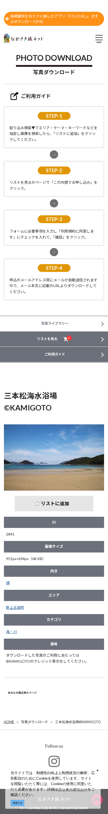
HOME (9, 722)
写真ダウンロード (34, 722)
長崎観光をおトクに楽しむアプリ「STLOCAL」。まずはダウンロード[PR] (54, 19)
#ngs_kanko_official (54, 773)
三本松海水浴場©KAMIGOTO (78, 722)
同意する (17, 802)
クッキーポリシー (73, 789)
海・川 (11, 631)
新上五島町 (15, 607)
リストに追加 (55, 503)
